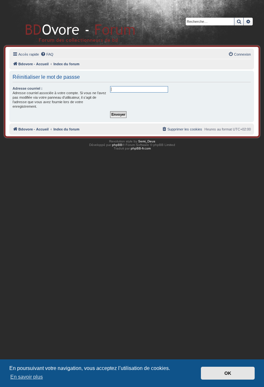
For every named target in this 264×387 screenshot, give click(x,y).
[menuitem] (47, 54)
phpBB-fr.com (141, 148)
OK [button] (227, 373)
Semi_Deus (146, 141)
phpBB (117, 145)
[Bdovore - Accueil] (70, 22)
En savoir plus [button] (26, 377)
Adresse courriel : (27, 88)
